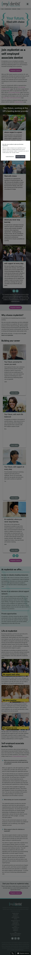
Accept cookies (20, 156)
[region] (15, 151)
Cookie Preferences (10, 156)
